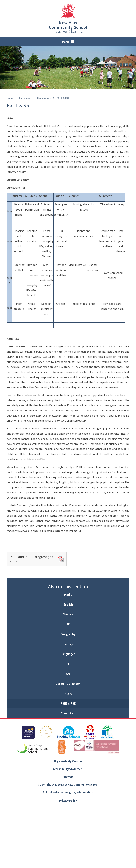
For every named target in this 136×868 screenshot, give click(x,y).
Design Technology (68, 684)
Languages (68, 654)
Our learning (44, 98)
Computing (68, 713)
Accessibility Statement (68, 769)
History (68, 644)
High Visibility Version (68, 761)
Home (10, 98)
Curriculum (25, 98)
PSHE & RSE (63, 98)
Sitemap (68, 777)
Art (68, 674)
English (68, 604)
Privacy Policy (68, 801)
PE (68, 664)
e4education (85, 792)
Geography (68, 634)
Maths (68, 595)
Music (68, 693)
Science (68, 614)
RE (68, 624)
